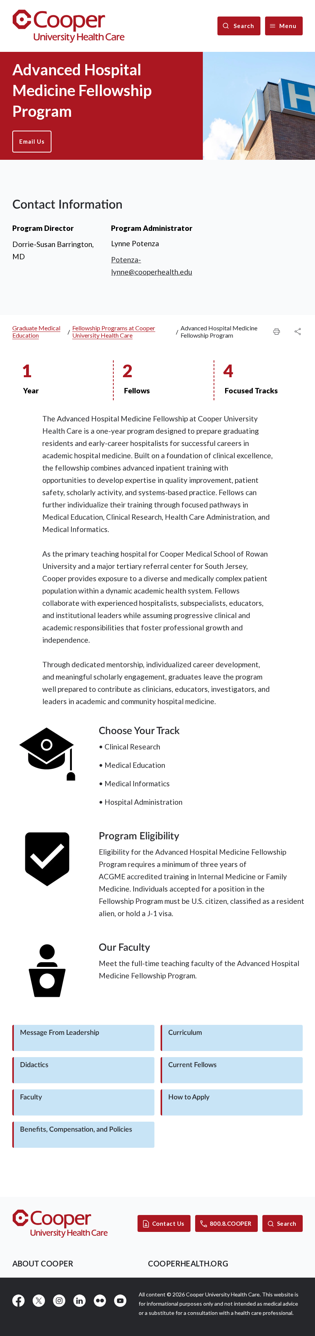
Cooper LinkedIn (79, 1301)
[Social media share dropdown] (276, 331)
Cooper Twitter (39, 1301)
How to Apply (188, 1097)
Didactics (34, 1065)
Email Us (32, 141)
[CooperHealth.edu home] (60, 1223)
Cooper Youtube (120, 1301)
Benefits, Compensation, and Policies (76, 1129)
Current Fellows (192, 1065)
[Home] (68, 26)
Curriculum (185, 1032)
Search (287, 1223)
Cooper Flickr (100, 1301)
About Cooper (42, 1263)
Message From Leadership (59, 1032)
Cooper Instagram (59, 1301)
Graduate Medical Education (36, 331)
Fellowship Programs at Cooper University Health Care (113, 331)
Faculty (31, 1097)
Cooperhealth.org (188, 1263)
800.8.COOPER (231, 1223)
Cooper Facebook (18, 1301)
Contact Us (168, 1223)
